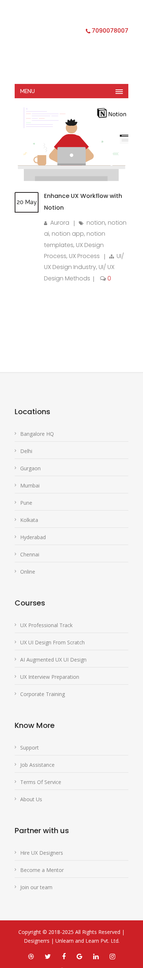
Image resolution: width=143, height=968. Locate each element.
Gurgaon (30, 468)
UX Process (84, 256)
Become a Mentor (42, 869)
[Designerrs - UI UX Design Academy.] (66, 45)
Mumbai (30, 485)
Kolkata (29, 519)
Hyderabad (33, 537)
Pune (26, 502)
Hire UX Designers (41, 852)
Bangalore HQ (37, 433)
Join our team (36, 887)
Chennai (29, 554)
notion (96, 222)
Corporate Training (42, 694)
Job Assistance (37, 764)
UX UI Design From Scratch (52, 642)
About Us (31, 799)
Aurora (59, 222)
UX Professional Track (46, 625)
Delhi (26, 451)
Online (27, 571)
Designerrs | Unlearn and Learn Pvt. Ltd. (72, 940)
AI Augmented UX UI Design (53, 659)
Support (29, 747)
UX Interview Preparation (49, 676)
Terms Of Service (40, 782)
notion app (68, 233)
